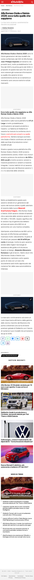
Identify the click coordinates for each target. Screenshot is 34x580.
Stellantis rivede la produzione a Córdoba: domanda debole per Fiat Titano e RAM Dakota (15, 414)
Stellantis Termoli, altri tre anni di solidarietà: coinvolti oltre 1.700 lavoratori (17, 514)
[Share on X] (27, 338)
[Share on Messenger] (13, 338)
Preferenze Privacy (20, 577)
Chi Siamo (4, 576)
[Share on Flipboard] (22, 338)
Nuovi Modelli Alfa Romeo (9, 355)
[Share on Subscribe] (8, 343)
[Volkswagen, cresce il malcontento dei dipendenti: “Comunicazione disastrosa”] (17, 429)
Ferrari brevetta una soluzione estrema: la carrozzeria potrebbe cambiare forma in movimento (16, 530)
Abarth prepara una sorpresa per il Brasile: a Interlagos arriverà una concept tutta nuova (16, 536)
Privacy (11, 577)
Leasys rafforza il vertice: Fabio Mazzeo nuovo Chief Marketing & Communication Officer (17, 519)
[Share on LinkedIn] (18, 338)
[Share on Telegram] (3, 343)
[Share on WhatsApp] (8, 338)
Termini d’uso (29, 576)
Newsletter (12, 576)
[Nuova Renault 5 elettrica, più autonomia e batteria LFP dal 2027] (17, 454)
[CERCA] (32, 2)
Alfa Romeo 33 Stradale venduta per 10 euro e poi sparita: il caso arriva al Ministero (16, 387)
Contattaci (20, 576)
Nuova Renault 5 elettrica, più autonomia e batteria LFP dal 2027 (14, 466)
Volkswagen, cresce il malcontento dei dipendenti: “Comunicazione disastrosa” (17, 441)
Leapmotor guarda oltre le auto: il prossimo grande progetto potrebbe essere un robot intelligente (16, 508)
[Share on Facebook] (3, 338)
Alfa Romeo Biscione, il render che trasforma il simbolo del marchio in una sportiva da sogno (17, 524)
